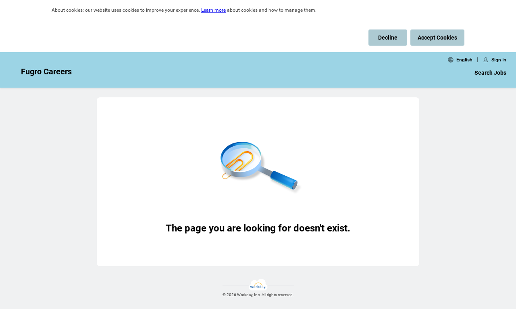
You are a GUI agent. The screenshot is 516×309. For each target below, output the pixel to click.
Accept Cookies (437, 37)
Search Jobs (490, 72)
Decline (387, 37)
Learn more (213, 10)
